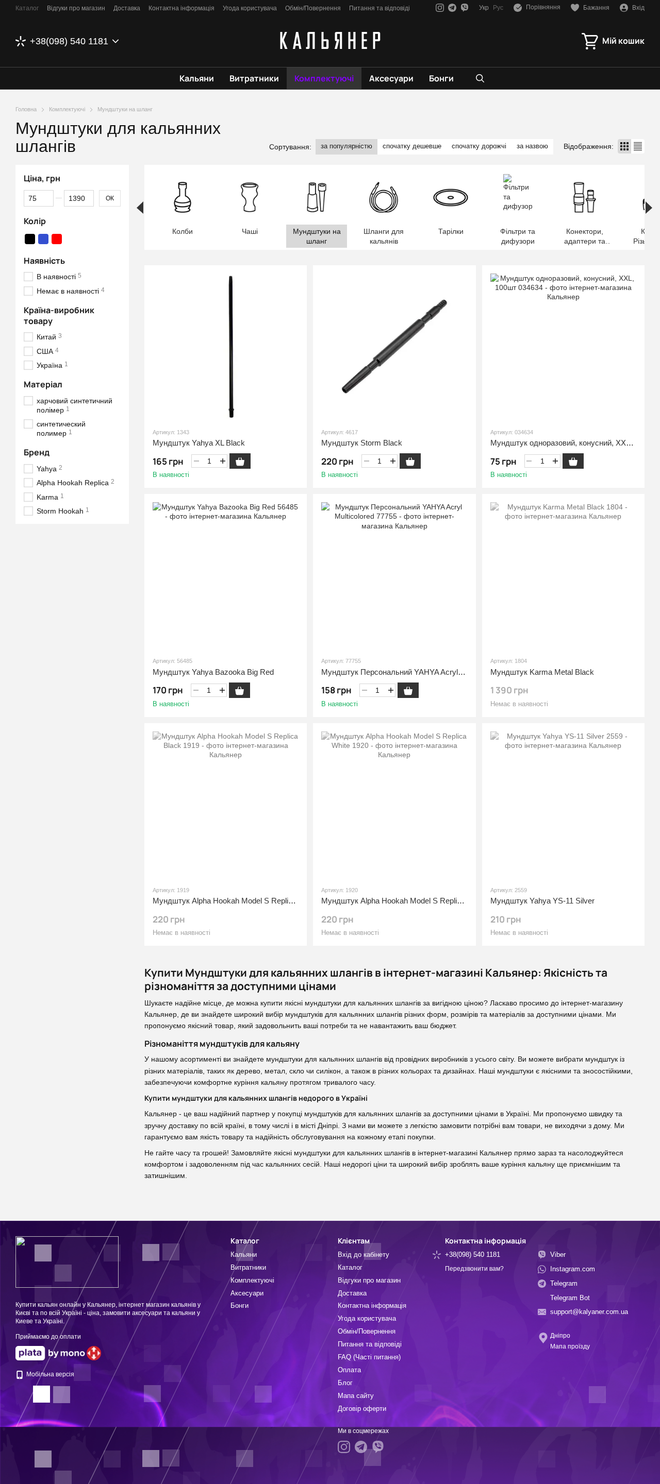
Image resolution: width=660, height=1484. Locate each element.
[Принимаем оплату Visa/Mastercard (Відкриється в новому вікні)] (50, 1352)
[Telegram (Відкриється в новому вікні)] (452, 8)
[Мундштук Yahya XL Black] (226, 346)
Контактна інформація (181, 8)
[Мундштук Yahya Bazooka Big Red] (226, 575)
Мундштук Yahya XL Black (199, 442)
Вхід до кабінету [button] (363, 1254)
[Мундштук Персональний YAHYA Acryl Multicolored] (394, 575)
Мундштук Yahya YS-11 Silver (542, 900)
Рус (498, 8)
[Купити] (240, 461)
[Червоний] (57, 239)
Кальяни (196, 78)
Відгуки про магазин (76, 8)
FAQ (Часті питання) (369, 1357)
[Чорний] (30, 239)
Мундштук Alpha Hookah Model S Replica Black (235, 900)
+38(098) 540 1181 (69, 41)
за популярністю (346, 146)
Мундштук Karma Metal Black (542, 672)
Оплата (349, 1370)
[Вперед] (649, 207)
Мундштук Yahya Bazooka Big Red (213, 672)
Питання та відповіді (379, 8)
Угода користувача (250, 8)
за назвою (532, 146)
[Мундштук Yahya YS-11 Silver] (563, 804)
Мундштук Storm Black (361, 442)
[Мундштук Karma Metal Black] (563, 575)
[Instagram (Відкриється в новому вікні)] (440, 8)
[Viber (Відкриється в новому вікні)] (464, 8)
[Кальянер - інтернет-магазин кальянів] (67, 1261)
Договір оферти (362, 1408)
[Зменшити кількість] (196, 461)
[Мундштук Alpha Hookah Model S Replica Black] (226, 804)
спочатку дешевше (412, 146)
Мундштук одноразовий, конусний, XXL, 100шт (573, 442)
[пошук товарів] (480, 78)
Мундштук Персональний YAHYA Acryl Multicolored (411, 672)
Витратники (254, 78)
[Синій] (43, 239)
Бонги (441, 78)
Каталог (27, 8)
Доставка (126, 8)
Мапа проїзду (570, 1346)
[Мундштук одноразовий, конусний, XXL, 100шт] (563, 346)
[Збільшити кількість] (222, 461)
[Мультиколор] (70, 239)
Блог (345, 1383)
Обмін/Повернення (313, 8)
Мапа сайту (356, 1396)
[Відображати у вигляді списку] (638, 146)
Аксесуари (391, 78)
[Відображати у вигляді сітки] (624, 146)
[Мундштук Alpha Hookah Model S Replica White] (394, 804)
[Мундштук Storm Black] (394, 346)
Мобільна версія (49, 1374)
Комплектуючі (324, 78)
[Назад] (140, 207)
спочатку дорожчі (479, 146)
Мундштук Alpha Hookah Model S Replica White (403, 900)
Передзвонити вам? (474, 1268)
